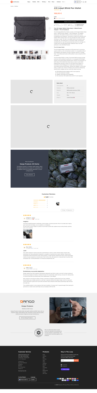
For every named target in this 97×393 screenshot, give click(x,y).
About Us (20, 368)
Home (12, 6)
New (44, 366)
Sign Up (76, 360)
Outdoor (59, 1)
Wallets (34, 1)
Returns (20, 365)
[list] (31, 28)
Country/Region (22, 377)
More (63, 1)
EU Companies (21, 367)
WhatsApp (20, 357)
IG (18, 359)
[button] (85, 2)
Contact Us (21, 361)
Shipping (20, 364)
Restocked (45, 370)
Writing (44, 1)
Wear (53, 1)
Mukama (60, 384)
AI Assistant (23, 359)
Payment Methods (22, 362)
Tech (49, 1)
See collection (29, 174)
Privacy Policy (66, 384)
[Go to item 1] (57, 203)
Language (33, 377)
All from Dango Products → (27, 317)
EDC (38, 1)
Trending (45, 367)
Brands (44, 364)
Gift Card (45, 373)
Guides (44, 372)
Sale (44, 369)
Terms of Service (75, 384)
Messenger (26, 357)
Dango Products (58, 6)
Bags (29, 1)
